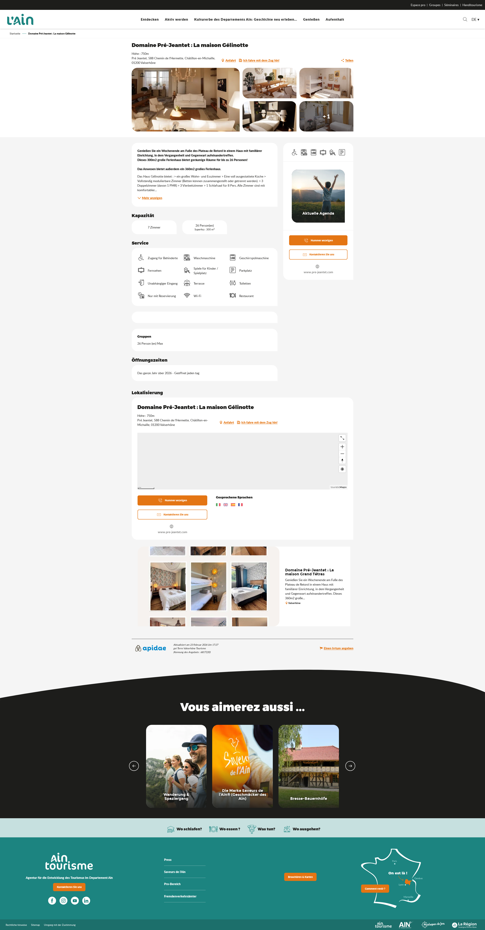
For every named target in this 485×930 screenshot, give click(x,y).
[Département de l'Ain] (406, 924)
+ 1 (326, 116)
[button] (465, 19)
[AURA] (464, 924)
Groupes (434, 5)
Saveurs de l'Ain (174, 872)
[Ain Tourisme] (383, 924)
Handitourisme (472, 5)
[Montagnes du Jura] (433, 924)
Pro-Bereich (172, 884)
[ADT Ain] (20, 19)
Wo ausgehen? (306, 829)
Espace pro (418, 5)
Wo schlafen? (189, 829)
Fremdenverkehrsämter (180, 896)
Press (167, 859)
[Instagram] (63, 900)
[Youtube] (74, 900)
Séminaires (451, 5)
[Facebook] (52, 900)
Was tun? (266, 829)
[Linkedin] (86, 900)
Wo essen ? (229, 829)
